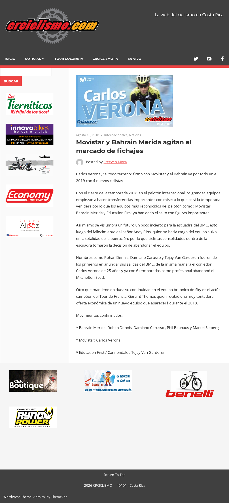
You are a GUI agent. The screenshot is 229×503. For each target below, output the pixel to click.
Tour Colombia (69, 59)
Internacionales (115, 135)
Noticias (33, 59)
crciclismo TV (105, 59)
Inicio (10, 59)
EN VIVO (134, 59)
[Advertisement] (34, 281)
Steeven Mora (115, 161)
